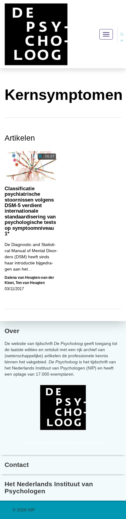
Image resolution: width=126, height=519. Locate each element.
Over (12, 330)
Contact (17, 464)
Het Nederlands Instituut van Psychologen (49, 487)
